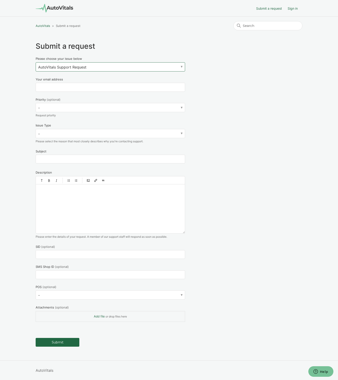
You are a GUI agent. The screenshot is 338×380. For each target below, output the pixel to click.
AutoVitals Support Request (62, 67)
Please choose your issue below (59, 58)
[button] (42, 180)
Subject (41, 151)
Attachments (52, 307)
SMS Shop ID (52, 267)
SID (45, 247)
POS (46, 287)
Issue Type (43, 125)
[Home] (54, 8)
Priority (48, 99)
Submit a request (269, 8)
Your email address (49, 79)
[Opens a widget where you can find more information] (320, 372)
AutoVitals (43, 26)
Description (44, 172)
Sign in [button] (293, 8)
